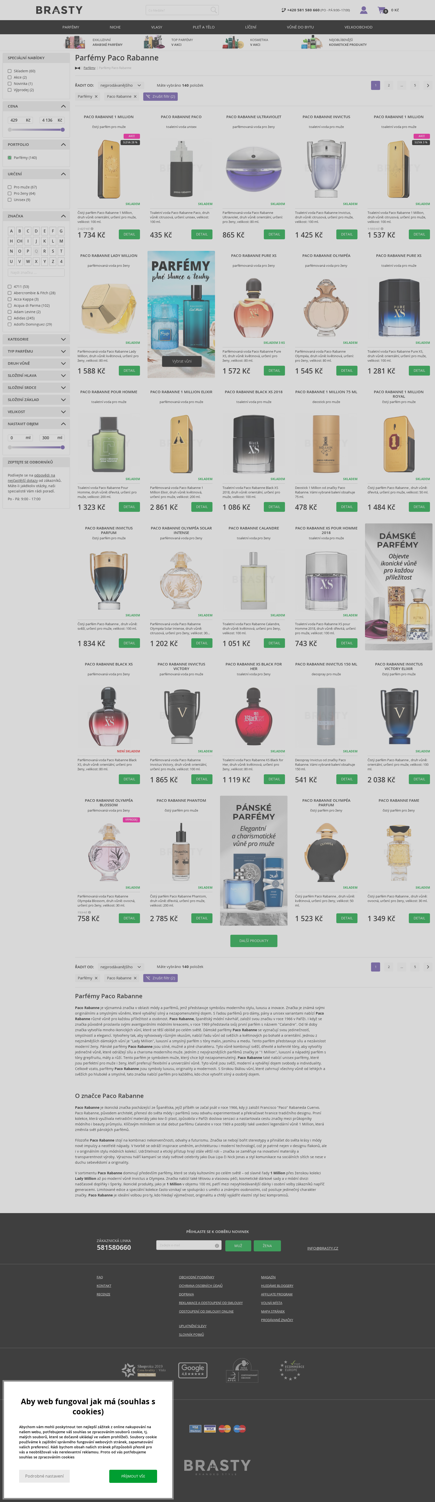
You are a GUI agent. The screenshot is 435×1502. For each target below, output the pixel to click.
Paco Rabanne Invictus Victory (181, 666)
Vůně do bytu (300, 27)
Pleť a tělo (204, 27)
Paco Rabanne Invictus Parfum (109, 530)
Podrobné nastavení (44, 1476)
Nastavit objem (23, 423)
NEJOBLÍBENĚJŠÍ (348, 42)
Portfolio (18, 144)
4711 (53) (21, 286)
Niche (115, 27)
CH (19, 241)
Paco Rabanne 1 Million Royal (399, 394)
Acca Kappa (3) (26, 299)
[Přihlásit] (364, 10)
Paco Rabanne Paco (181, 116)
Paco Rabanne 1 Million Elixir (181, 391)
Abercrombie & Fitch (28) (34, 293)
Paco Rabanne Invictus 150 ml (326, 664)
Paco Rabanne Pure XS (253, 255)
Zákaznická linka (114, 1244)
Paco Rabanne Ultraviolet (253, 116)
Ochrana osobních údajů (201, 1286)
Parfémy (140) (25, 157)
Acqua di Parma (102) (32, 305)
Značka (15, 216)
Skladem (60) (24, 71)
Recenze (103, 1294)
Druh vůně (19, 363)
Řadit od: (84, 85)
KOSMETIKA (259, 42)
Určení (15, 174)
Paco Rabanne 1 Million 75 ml (326, 391)
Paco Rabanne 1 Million (109, 116)
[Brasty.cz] (217, 1473)
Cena (13, 106)
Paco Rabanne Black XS (109, 664)
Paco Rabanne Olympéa (326, 255)
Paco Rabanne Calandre (254, 528)
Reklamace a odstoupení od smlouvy (211, 1303)
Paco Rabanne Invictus (326, 116)
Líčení (250, 27)
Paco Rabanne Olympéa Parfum (326, 803)
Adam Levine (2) (27, 312)
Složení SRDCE (22, 387)
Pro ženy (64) (24, 193)
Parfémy (70, 27)
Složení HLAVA (22, 375)
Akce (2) (20, 77)
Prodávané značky (277, 1320)
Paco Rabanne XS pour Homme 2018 (326, 530)
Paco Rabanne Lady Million (108, 255)
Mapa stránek (273, 1311)
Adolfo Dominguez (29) (33, 324)
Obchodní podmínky (196, 1277)
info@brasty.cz (322, 1248)
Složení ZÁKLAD (23, 399)
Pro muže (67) (25, 187)
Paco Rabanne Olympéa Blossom (109, 803)
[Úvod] (77, 68)
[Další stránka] (427, 85)
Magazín (268, 1277)
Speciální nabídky (26, 57)
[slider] (10, 129)
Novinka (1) (23, 83)
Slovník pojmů (191, 1334)
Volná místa (271, 1303)
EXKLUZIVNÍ (108, 42)
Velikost (16, 411)
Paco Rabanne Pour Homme (108, 391)
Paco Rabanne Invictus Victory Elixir (399, 666)
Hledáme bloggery (277, 1286)
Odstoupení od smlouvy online (206, 1311)
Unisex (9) (22, 199)
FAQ (100, 1277)
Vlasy (156, 27)
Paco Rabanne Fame (399, 800)
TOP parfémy (182, 42)
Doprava (186, 1294)
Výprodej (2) (24, 90)
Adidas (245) (24, 318)
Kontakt (104, 1286)
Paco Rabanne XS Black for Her (254, 666)
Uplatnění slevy (192, 1326)
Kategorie (18, 339)
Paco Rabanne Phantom (181, 800)
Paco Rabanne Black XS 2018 (254, 391)
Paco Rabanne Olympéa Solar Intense (181, 530)
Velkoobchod (359, 27)
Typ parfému (20, 351)
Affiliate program (277, 1294)
